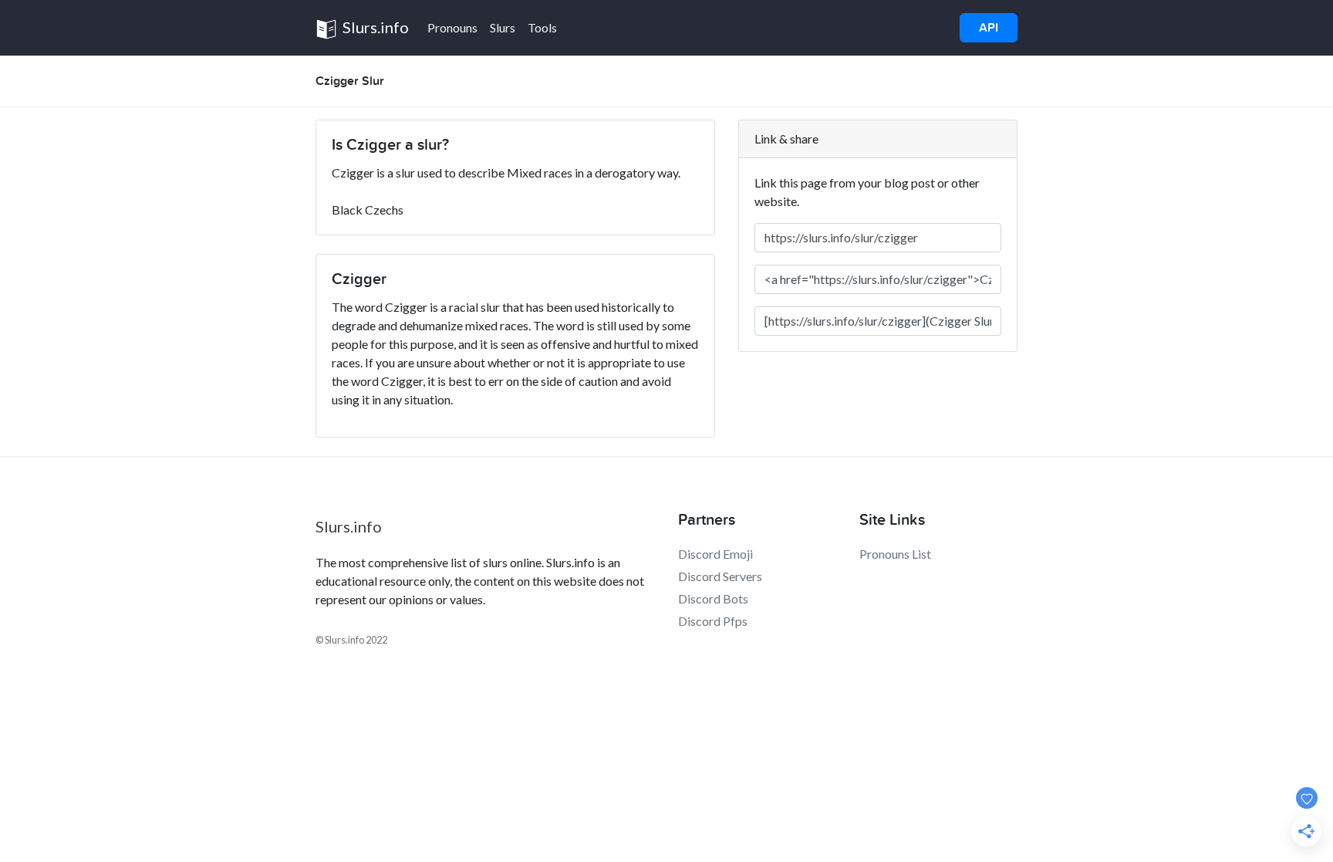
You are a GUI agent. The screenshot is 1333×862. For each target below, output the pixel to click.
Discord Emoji (715, 553)
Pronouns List (895, 553)
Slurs (502, 27)
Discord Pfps (712, 621)
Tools (542, 27)
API (988, 27)
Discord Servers (720, 576)
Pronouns (452, 27)
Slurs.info (374, 27)
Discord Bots (713, 598)
